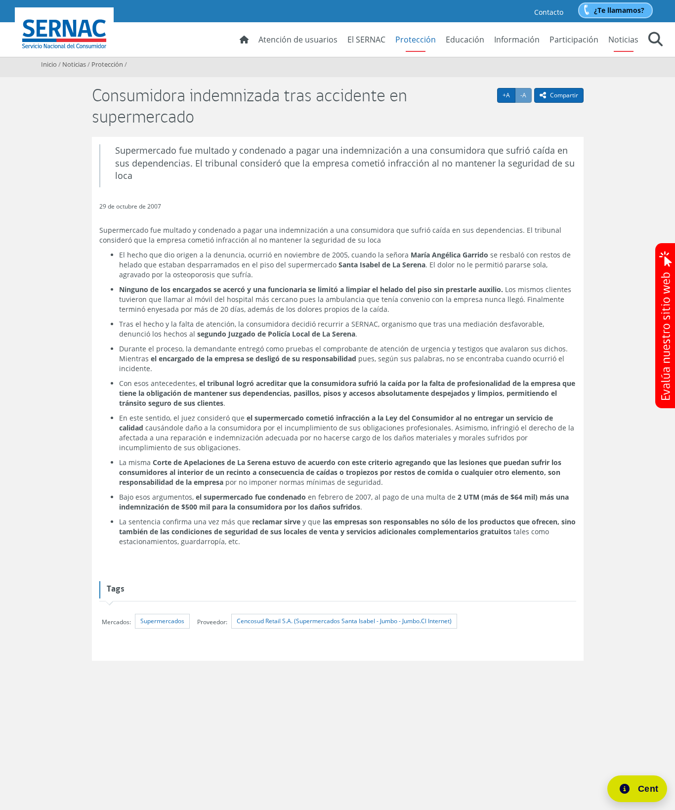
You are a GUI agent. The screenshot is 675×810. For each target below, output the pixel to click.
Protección (415, 39)
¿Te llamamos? (619, 10)
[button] (655, 40)
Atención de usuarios (298, 39)
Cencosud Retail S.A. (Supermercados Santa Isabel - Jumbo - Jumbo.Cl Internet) (344, 621)
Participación (573, 39)
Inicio (49, 64)
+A (509, 94)
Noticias (623, 39)
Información (517, 39)
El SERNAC (366, 39)
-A (526, 94)
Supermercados (162, 621)
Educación (465, 39)
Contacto (548, 12)
